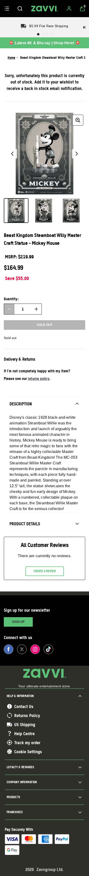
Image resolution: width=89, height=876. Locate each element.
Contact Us (23, 706)
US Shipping (24, 724)
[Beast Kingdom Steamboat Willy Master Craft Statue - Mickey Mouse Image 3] (71, 210)
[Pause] (84, 27)
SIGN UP (18, 622)
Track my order (27, 742)
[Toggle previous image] (12, 153)
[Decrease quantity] (9, 309)
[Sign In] (69, 8)
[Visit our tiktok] (48, 649)
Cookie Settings (28, 751)
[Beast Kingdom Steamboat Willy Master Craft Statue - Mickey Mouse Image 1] (16, 210)
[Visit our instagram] (35, 649)
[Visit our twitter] (22, 649)
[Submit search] (20, 8)
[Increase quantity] (36, 309)
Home (11, 57)
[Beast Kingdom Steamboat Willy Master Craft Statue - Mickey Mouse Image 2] (43, 210)
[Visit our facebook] (8, 649)
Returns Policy (27, 715)
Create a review (44, 571)
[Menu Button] (6, 8)
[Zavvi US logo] (44, 8)
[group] (44, 153)
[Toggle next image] (76, 153)
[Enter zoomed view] (77, 120)
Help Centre (24, 733)
